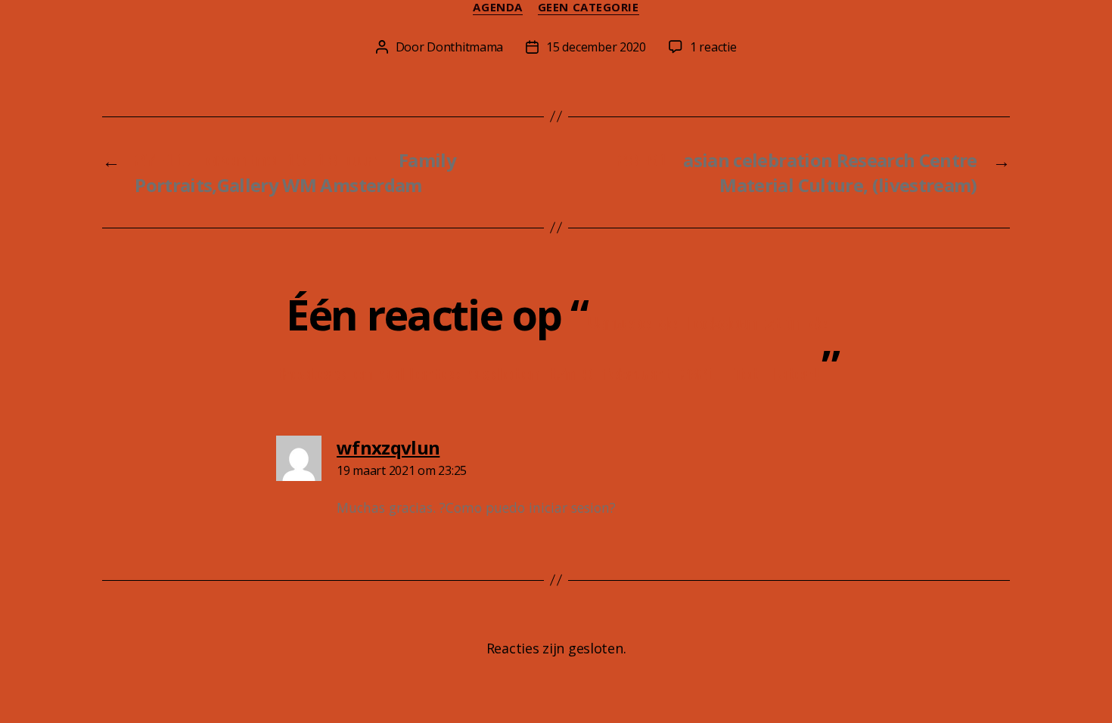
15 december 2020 (596, 47)
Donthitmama (465, 47)
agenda (497, 7)
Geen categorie (588, 7)
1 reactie (713, 47)
